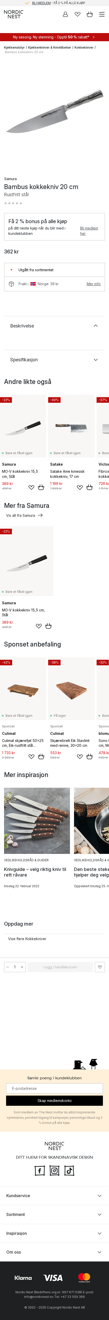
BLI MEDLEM (41, 3)
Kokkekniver (84, 47)
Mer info (94, 284)
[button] (13, 203)
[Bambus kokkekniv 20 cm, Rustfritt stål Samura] (54, 113)
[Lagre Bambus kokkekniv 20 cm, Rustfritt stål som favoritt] (100, 967)
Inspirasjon (16, 1233)
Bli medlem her (89, 231)
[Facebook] (39, 1170)
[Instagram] (54, 1170)
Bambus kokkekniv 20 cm (24, 52)
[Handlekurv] (90, 14)
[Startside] (13, 14)
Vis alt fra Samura (20, 515)
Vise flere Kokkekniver (27, 939)
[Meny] (102, 14)
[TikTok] (69, 1170)
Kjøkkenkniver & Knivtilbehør (49, 47)
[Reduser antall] (7, 967)
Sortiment (15, 1214)
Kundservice (18, 1195)
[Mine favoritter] (77, 14)
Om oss (13, 1252)
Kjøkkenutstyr (14, 47)
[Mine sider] (65, 14)
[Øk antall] (22, 967)
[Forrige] (9, 114)
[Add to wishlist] (31, 487)
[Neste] (100, 114)
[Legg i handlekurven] (41, 487)
